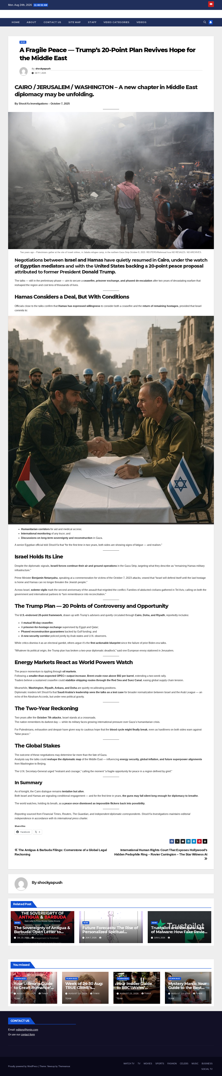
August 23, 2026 (26, 993)
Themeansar (64, 1066)
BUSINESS (207, 1063)
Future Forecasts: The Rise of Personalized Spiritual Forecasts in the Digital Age (110, 931)
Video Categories (116, 22)
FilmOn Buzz (20, 978)
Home (16, 22)
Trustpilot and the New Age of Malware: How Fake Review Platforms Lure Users (179, 931)
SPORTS (159, 1063)
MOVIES (148, 1063)
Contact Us (52, 22)
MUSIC (195, 1063)
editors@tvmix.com (27, 1029)
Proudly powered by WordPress (23, 1066)
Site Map (74, 22)
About (31, 22)
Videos (141, 22)
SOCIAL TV (207, 1069)
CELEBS (184, 1063)
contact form (28, 1034)
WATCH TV (129, 1063)
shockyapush (43, 68)
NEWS (22, 42)
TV (139, 1063)
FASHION (172, 1063)
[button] (204, 22)
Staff (92, 22)
